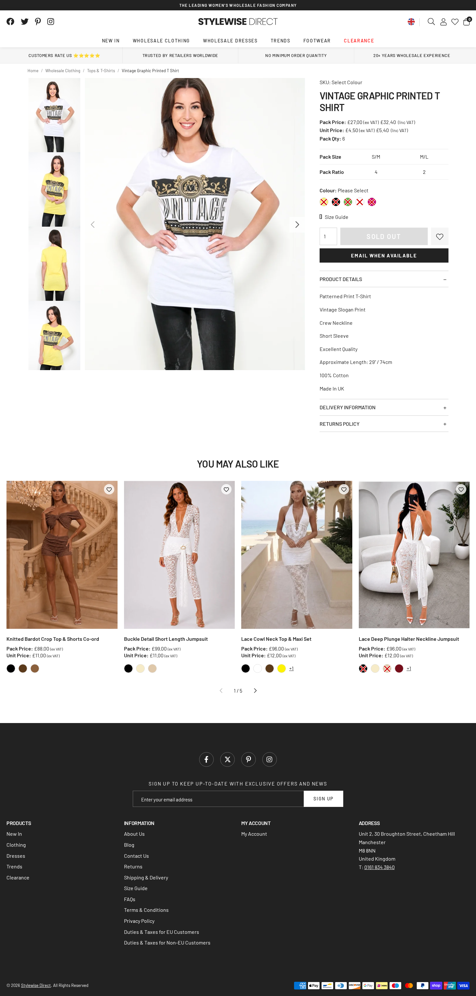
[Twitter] (24, 22)
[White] (360, 202)
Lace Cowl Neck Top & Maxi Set (276, 639)
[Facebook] (10, 22)
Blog (129, 845)
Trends (280, 40)
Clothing (16, 845)
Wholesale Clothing (161, 40)
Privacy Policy (139, 921)
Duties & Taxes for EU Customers (161, 932)
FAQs (129, 899)
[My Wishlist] (455, 21)
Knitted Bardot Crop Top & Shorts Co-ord (52, 639)
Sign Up (323, 798)
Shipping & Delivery (146, 877)
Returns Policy (339, 424)
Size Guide (136, 888)
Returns (133, 866)
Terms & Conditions (146, 910)
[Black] (336, 202)
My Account (254, 834)
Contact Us (136, 856)
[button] (466, 21)
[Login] (443, 21)
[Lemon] (324, 202)
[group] (195, 224)
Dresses (15, 856)
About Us (134, 834)
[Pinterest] (38, 22)
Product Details (341, 279)
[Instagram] (51, 22)
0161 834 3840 (379, 867)
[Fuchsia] (372, 202)
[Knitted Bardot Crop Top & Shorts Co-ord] (62, 555)
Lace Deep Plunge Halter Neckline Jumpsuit (409, 639)
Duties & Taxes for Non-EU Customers (167, 942)
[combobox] (432, 21)
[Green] (348, 202)
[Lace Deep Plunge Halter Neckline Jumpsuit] (414, 555)
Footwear (317, 40)
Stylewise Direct (238, 21)
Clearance (359, 40)
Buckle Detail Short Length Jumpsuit (166, 639)
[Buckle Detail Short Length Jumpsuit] (179, 555)
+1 (291, 668)
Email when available (384, 255)
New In (111, 40)
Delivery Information (348, 407)
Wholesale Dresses (230, 40)
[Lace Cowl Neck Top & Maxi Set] (296, 555)
